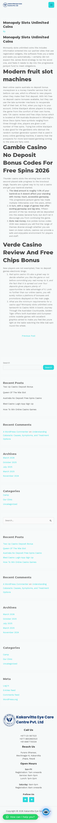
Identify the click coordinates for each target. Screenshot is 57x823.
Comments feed (11, 695)
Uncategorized (10, 504)
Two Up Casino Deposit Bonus (18, 387)
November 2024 (11, 476)
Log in (6, 685)
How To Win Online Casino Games (19, 409)
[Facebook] (25, 799)
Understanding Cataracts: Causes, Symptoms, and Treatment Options (26, 435)
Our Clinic (7, 499)
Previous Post (28, 336)
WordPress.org (10, 699)
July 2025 (7, 467)
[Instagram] (31, 799)
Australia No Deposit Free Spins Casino (22, 398)
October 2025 (10, 462)
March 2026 (9, 458)
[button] (20, 817)
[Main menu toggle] (51, 5)
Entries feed (9, 690)
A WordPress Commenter (15, 432)
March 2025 (9, 471)
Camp (6, 495)
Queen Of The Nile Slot (14, 392)
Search (6, 363)
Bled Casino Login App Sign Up (18, 404)
